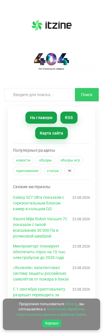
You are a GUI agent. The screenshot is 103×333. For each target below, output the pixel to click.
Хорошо (51, 323)
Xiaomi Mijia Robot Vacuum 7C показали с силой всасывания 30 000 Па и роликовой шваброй (40, 227)
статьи (53, 171)
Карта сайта (52, 133)
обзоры (45, 160)
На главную (41, 117)
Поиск (87, 94)
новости (23, 160)
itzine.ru (71, 304)
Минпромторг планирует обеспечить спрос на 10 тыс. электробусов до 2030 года (39, 252)
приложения (27, 171)
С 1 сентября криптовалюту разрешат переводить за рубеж (39, 295)
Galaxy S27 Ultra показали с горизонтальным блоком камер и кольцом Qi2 (38, 203)
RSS (69, 117)
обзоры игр (70, 160)
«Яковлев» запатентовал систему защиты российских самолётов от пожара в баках (41, 273)
